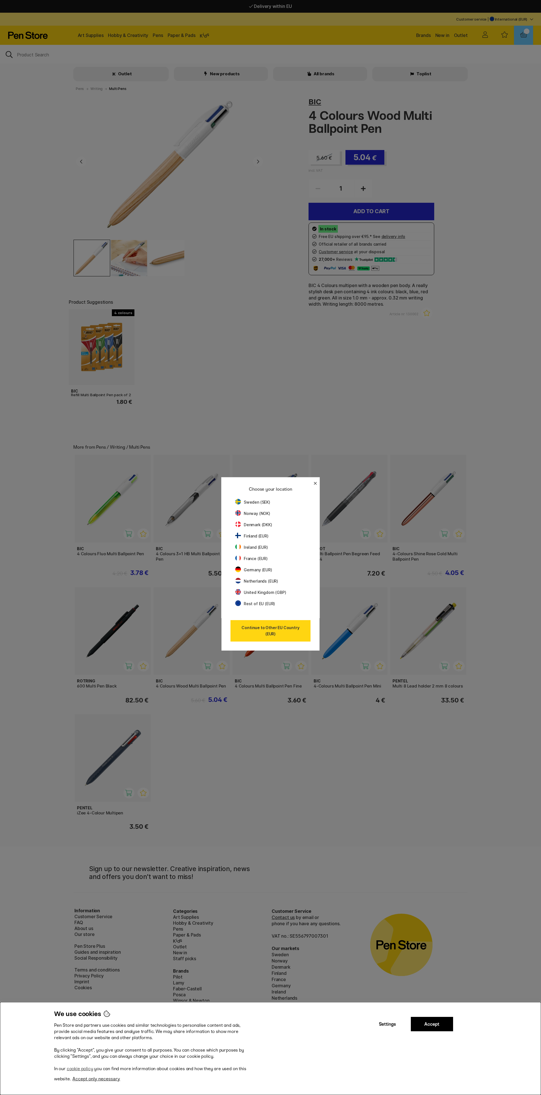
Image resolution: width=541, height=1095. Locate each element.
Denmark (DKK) (258, 524)
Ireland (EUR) (256, 547)
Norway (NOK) (257, 513)
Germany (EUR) (258, 569)
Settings (387, 1024)
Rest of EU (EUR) (259, 603)
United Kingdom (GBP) (265, 592)
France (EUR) (256, 558)
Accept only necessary (96, 1078)
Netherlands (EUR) (261, 581)
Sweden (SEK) (257, 502)
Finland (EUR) (256, 536)
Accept (431, 1024)
